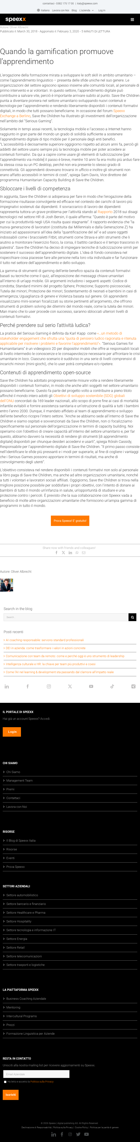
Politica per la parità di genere (104, 1127)
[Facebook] (28, 686)
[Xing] (133, 686)
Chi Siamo (13, 772)
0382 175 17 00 (65, 3)
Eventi (10, 858)
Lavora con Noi (16, 807)
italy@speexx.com (87, 3)
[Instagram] (49, 686)
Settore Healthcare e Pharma (25, 912)
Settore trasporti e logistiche (25, 965)
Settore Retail (15, 947)
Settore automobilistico (22, 895)
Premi (10, 789)
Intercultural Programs (21, 1016)
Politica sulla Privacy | (63, 1127)
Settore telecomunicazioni (24, 956)
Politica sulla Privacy (42, 1081)
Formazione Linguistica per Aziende (30, 1033)
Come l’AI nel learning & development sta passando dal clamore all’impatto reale (60, 672)
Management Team (19, 780)
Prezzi (10, 1025)
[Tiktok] (112, 686)
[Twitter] (70, 686)
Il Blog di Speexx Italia (21, 840)
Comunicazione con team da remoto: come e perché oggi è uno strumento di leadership (65, 656)
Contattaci (13, 798)
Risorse (11, 849)
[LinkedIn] (7, 686)
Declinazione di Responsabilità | (37, 1127)
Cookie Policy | (82, 1127)
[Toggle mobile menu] (133, 19)
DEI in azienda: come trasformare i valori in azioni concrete (45, 648)
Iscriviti (11, 1095)
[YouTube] (91, 686)
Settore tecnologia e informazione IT (31, 930)
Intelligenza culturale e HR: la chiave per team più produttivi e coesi (51, 664)
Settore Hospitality (18, 921)
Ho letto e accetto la (30, 1081)
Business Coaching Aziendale (26, 998)
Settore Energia (16, 939)
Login (12, 732)
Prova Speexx (15, 867)
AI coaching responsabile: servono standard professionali (45, 640)
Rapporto (105, 212)
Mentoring (13, 1007)
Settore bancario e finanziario (26, 904)
